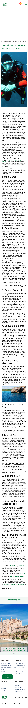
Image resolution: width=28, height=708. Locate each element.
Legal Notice (5, 703)
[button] (13, 653)
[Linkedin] (19, 697)
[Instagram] (22, 697)
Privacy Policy (14, 703)
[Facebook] (15, 697)
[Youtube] (26, 697)
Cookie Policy (22, 703)
